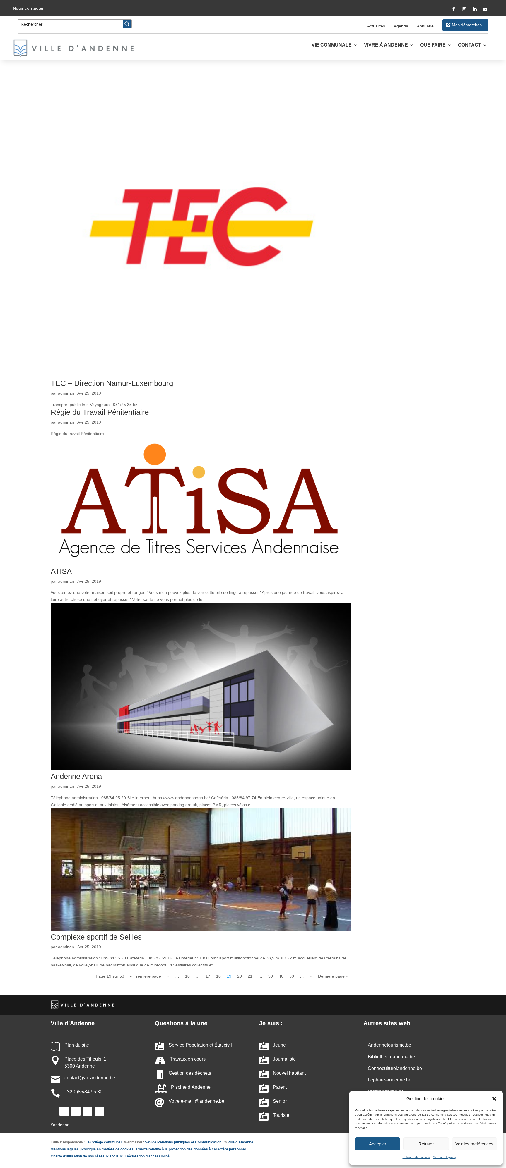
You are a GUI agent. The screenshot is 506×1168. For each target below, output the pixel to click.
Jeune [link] (279, 1045)
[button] (494, 1099)
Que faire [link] (433, 45)
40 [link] (281, 976)
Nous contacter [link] (28, 8)
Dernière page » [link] (333, 976)
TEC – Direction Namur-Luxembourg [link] (112, 383)
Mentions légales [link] (444, 1157)
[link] (77, 48)
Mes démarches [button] (467, 25)
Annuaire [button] (425, 26)
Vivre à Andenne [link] (386, 45)
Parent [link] (280, 1087)
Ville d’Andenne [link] (240, 1142)
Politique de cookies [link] (416, 1157)
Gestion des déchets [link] (190, 1073)
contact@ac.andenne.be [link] (89, 1077)
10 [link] (187, 976)
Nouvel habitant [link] (289, 1073)
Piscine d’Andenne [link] (191, 1087)
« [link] (168, 976)
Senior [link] (280, 1101)
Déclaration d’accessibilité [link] (147, 1156)
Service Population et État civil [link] (200, 1045)
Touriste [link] (281, 1115)
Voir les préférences (474, 1143)
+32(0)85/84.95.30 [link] (83, 1091)
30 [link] (270, 976)
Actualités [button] (376, 26)
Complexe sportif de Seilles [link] (96, 937)
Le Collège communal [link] (104, 1142)
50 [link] (291, 976)
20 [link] (239, 976)
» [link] (311, 976)
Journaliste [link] (284, 1059)
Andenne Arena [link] (76, 776)
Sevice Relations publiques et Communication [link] (183, 1142)
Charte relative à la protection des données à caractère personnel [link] (191, 1149)
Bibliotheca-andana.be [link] (391, 1056)
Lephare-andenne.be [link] (389, 1079)
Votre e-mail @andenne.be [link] (196, 1101)
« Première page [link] (145, 976)
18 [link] (218, 976)
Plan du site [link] (76, 1045)
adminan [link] (66, 393)
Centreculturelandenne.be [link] (395, 1068)
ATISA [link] (61, 571)
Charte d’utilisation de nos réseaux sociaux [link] (87, 1156)
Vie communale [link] (332, 45)
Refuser (426, 1143)
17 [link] (208, 976)
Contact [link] (469, 45)
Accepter (377, 1143)
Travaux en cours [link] (188, 1059)
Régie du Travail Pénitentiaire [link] (100, 412)
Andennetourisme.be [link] (389, 1045)
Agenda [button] (401, 26)
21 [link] (250, 976)
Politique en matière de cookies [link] (107, 1149)
